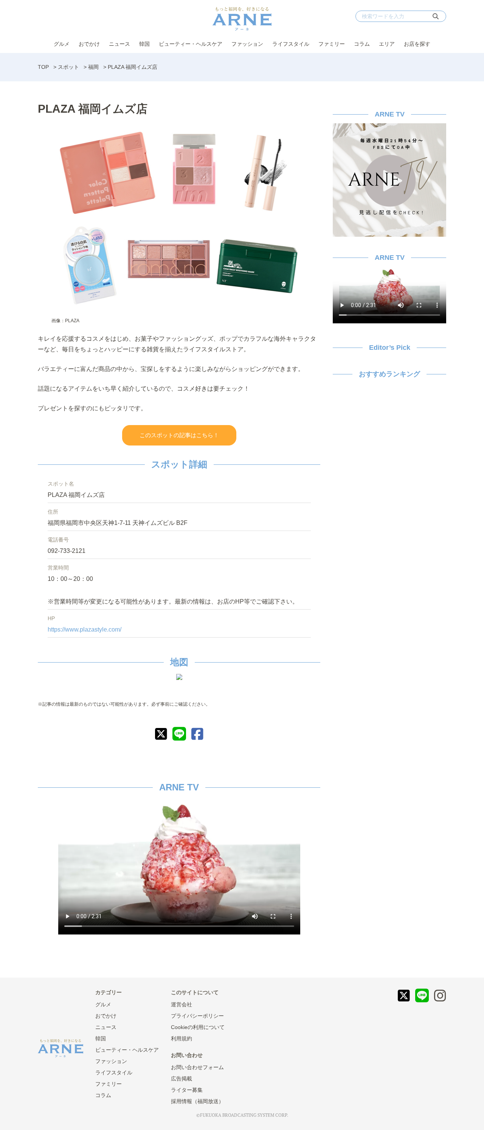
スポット (68, 67)
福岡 (93, 67)
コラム (362, 44)
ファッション (247, 44)
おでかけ (89, 44)
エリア (387, 44)
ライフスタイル (290, 44)
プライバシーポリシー (197, 1016)
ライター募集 (187, 1090)
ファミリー (331, 44)
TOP (43, 67)
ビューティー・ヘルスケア (190, 44)
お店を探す (417, 44)
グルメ (62, 44)
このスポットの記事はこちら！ (179, 435)
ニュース (119, 44)
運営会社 (181, 1004)
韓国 (144, 44)
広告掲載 (181, 1079)
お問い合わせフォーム (197, 1067)
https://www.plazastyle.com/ (84, 629)
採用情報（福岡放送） (197, 1101)
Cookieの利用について (198, 1027)
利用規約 (181, 1038)
